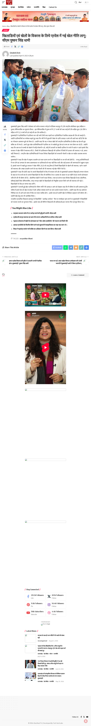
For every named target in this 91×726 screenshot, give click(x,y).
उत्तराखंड (6, 30)
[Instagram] (56, 605)
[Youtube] (35, 613)
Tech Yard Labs (58, 723)
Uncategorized (42, 641)
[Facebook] (35, 596)
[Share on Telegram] (70, 247)
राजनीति (56, 654)
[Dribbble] (56, 613)
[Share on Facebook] (11, 46)
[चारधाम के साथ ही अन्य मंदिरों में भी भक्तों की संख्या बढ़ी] (30, 638)
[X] (56, 596)
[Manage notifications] (86, 721)
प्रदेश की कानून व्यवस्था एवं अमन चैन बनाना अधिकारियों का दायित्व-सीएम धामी (37, 217)
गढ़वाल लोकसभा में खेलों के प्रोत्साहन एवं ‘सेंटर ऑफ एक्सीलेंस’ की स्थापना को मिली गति (40, 221)
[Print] (22, 46)
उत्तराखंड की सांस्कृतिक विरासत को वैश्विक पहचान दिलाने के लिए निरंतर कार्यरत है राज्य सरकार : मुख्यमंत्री (51, 676)
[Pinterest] (35, 605)
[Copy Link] (18, 46)
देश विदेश (46, 654)
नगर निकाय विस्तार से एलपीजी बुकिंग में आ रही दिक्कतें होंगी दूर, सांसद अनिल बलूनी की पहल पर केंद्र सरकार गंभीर (50, 663)
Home (4, 26)
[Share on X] (15, 46)
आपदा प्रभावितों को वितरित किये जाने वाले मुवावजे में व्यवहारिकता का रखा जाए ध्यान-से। (40, 225)
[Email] (76, 247)
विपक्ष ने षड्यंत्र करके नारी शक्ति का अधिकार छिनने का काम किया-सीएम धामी (37, 229)
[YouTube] (87, 716)
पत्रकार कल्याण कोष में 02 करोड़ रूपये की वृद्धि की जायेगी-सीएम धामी (34, 213)
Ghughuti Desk (15, 53)
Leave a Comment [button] (78, 275)
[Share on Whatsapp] (65, 247)
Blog (8, 26)
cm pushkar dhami (26, 239)
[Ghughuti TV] (9, 2)
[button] (4, 2)
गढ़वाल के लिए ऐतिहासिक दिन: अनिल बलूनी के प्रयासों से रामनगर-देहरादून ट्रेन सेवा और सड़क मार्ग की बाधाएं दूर (52, 648)
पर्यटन (50, 654)
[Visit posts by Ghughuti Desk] (5, 54)
